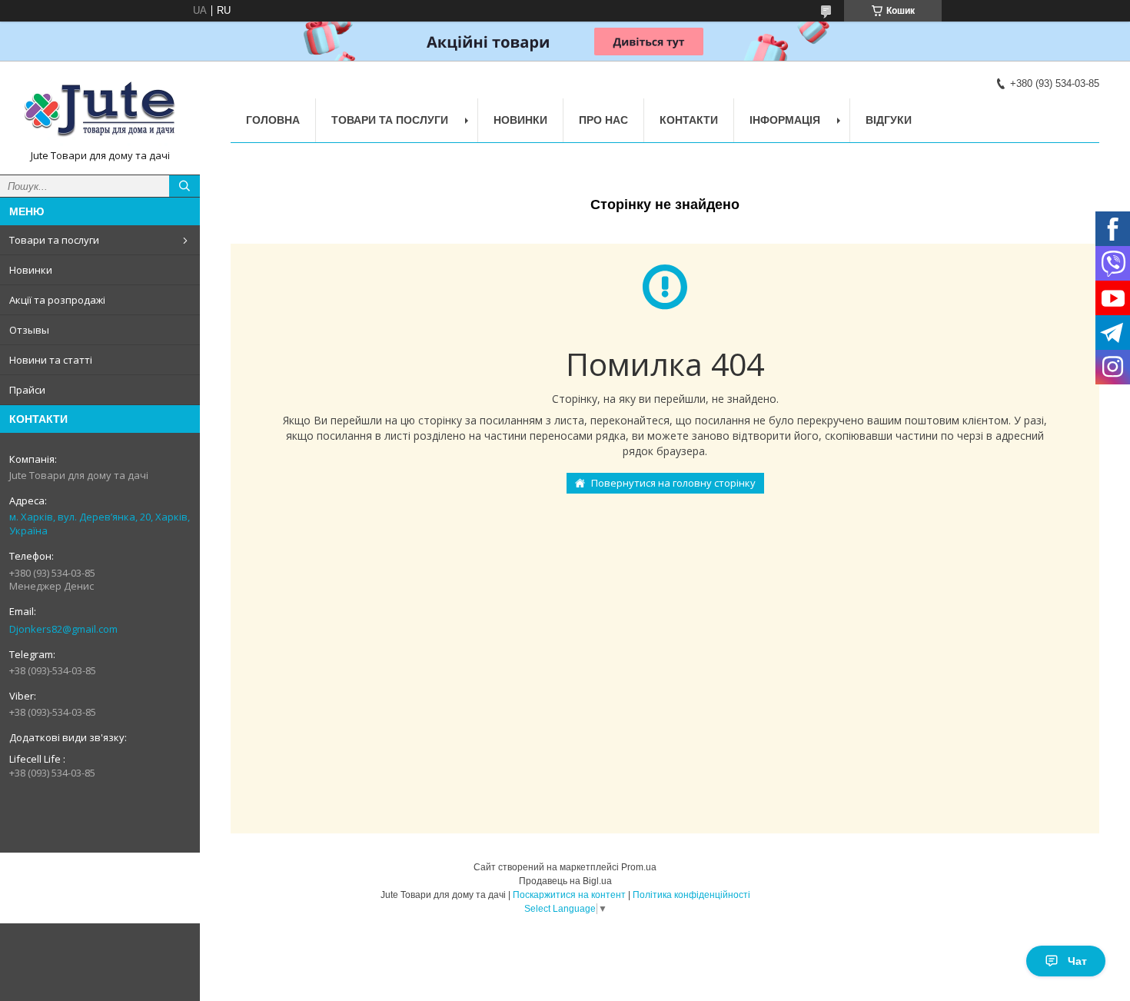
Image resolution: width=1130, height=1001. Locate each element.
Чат (1077, 961)
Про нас (603, 120)
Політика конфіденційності (691, 895)
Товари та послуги (54, 240)
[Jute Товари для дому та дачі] (100, 110)
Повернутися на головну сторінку (673, 483)
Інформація (784, 120)
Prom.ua (638, 867)
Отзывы (29, 330)
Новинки (30, 270)
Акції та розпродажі (57, 300)
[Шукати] (184, 186)
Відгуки (889, 120)
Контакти (689, 120)
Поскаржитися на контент (569, 895)
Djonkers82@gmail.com (63, 629)
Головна (273, 120)
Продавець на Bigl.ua (565, 881)
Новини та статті (50, 360)
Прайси (27, 390)
